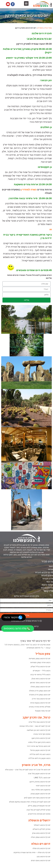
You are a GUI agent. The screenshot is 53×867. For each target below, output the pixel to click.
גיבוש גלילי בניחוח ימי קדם (40, 674)
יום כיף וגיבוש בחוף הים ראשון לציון (37, 797)
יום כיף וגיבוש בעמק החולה (40, 686)
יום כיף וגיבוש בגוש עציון (41, 833)
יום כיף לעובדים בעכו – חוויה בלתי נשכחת (35, 726)
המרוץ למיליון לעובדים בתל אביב (38, 810)
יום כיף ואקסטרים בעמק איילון (39, 805)
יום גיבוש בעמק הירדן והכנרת (39, 694)
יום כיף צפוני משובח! (42, 711)
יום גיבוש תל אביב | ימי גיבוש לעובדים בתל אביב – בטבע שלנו (27, 769)
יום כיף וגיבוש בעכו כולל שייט (39, 722)
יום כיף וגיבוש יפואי (43, 785)
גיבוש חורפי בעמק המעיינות (40, 662)
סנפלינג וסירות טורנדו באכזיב (39, 706)
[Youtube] (8, 4)
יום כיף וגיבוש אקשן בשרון (40, 793)
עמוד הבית (48, 28)
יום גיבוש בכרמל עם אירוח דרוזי (38, 746)
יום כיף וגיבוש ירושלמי (42, 825)
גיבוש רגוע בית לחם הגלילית (40, 754)
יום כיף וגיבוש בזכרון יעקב (40, 738)
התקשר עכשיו (11, 617)
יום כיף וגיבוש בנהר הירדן (41, 698)
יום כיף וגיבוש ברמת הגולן (41, 678)
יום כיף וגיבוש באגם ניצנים (40, 860)
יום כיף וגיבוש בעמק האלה (40, 837)
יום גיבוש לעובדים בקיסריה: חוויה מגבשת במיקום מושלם (29, 802)
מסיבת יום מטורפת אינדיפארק (39, 814)
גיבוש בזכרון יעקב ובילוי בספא (39, 742)
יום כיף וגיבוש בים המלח (41, 848)
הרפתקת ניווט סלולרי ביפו (40, 789)
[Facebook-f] (13, 4)
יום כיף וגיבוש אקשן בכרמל (40, 750)
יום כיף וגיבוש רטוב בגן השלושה (38, 730)
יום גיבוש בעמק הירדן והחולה (39, 690)
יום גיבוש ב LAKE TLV (42, 777)
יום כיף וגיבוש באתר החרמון (40, 682)
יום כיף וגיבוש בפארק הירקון (40, 781)
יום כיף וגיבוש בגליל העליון (40, 666)
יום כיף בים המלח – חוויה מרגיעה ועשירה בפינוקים (32, 852)
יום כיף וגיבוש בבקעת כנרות (40, 703)
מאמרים (40, 28)
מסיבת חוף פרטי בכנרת (42, 734)
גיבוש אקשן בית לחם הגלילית (39, 758)
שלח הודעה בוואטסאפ (15, 628)
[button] (26, 3)
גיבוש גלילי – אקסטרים (41, 670)
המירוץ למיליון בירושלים (41, 829)
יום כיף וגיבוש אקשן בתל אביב (39, 773)
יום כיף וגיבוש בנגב (43, 856)
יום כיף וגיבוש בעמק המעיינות (39, 658)
